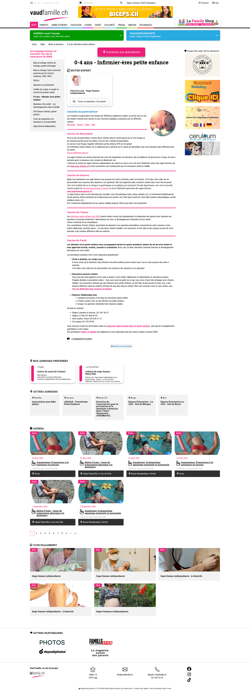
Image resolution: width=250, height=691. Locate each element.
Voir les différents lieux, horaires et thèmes (92, 289)
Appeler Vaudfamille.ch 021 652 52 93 (157, 676)
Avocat (136, 3)
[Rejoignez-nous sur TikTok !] (189, 680)
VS (42, 3)
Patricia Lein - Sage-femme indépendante (84, 91)
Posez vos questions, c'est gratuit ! (92, 101)
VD (31, 3)
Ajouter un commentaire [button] (122, 346)
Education (76, 25)
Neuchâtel (71, 124)
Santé (98, 25)
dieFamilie (49, 3)
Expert (129, 3)
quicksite (91, 688)
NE (39, 3)
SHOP (56, 3)
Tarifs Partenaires (148, 3)
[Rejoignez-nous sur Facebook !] (189, 669)
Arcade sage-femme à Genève (96, 188)
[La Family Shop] (198, 22)
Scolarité (109, 25)
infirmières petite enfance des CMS (85, 216)
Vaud (93, 124)
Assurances (145, 25)
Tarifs (151, 688)
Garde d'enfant (59, 25)
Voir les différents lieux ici (77, 153)
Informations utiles (160, 688)
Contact (137, 688)
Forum (169, 688)
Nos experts (144, 688)
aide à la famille (89, 332)
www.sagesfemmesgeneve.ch (79, 191)
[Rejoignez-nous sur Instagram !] (189, 674)
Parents (44, 25)
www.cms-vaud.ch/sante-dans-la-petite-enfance (128, 326)
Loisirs (88, 25)
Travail (121, 25)
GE (35, 3)
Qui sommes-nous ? (127, 688)
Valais (87, 124)
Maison (132, 25)
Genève (80, 124)
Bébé (34, 25)
